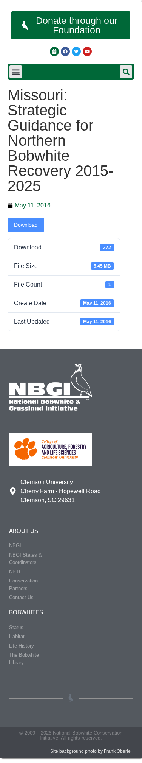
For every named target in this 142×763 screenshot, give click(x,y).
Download (26, 225)
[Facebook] (65, 51)
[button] (15, 71)
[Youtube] (87, 51)
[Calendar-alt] (54, 51)
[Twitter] (76, 51)
